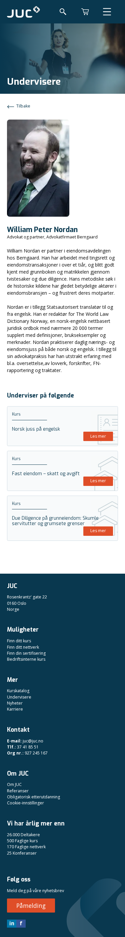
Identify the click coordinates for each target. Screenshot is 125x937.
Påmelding (31, 906)
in (11, 923)
